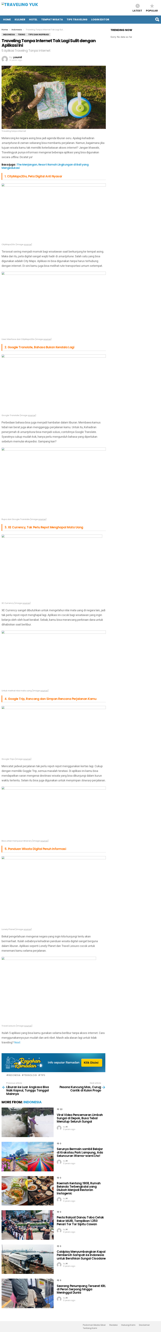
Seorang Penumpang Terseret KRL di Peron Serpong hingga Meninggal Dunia (81, 1289)
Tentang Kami (90, 1328)
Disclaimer (144, 1325)
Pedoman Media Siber (94, 1325)
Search (157, 19)
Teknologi (30, 1075)
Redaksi (113, 1325)
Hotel (33, 19)
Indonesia (14, 1075)
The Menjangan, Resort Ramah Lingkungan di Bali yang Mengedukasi (45, 166)
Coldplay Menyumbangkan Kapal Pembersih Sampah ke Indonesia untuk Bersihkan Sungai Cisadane (81, 1255)
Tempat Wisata (52, 19)
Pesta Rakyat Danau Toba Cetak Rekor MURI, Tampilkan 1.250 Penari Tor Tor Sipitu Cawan (80, 1220)
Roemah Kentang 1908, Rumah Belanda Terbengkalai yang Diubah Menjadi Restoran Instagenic (79, 1188)
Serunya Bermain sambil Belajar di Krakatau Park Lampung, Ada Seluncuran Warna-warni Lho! (80, 1152)
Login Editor (100, 19)
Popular (152, 10)
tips (42, 1075)
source (27, 244)
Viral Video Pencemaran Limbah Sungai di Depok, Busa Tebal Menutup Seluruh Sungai (80, 1118)
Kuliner (20, 19)
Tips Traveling (77, 19)
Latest (137, 10)
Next (17, 1042)
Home (7, 19)
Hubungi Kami (128, 1325)
